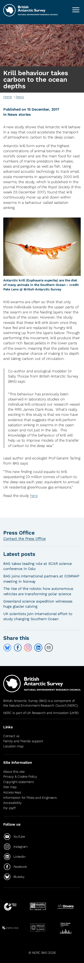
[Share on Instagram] (28, 648)
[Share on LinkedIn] (38, 648)
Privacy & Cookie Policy (20, 776)
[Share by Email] (49, 648)
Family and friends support (23, 741)
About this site (14, 772)
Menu (76, 10)
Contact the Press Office (24, 538)
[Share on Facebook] (18, 648)
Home (7, 97)
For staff (9, 808)
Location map (13, 746)
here (34, 495)
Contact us (11, 736)
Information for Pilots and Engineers (30, 798)
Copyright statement (18, 782)
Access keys (12, 792)
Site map (10, 787)
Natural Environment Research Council (37, 705)
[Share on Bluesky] (7, 648)
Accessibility (12, 803)
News (20, 97)
